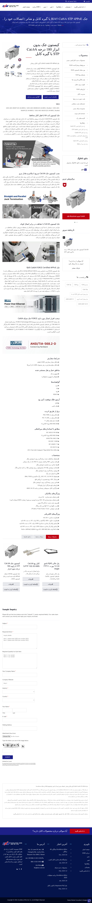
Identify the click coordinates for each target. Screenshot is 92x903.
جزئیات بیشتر (76, 268)
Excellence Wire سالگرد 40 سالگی (58, 850)
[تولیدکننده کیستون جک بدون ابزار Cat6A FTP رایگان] (13, 66)
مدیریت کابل (81, 94)
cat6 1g (69, 284)
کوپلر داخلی (55, 814)
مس (44, 7)
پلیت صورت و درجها (79, 99)
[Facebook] (21, 869)
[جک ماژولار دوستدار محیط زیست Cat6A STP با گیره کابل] (6, 66)
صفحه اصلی (26, 7)
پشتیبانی (68, 7)
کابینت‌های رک (80, 118)
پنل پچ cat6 (85, 284)
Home (59, 25)
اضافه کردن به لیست (49, 97)
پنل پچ (51, 814)
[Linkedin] (17, 869)
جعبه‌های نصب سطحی (78, 104)
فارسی (88, 1)
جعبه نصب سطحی (45, 814)
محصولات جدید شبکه (61, 868)
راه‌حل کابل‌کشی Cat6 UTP (80, 141)
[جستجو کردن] (66, 1)
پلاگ (68, 814)
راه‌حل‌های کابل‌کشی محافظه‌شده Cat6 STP (77, 136)
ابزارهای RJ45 (81, 89)
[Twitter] (19, 869)
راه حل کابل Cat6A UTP (81, 132)
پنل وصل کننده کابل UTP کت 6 (79, 294)
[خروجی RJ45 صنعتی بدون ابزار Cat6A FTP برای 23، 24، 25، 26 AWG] (13, 74)
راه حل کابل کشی (36, 814)
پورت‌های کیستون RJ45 (78, 70)
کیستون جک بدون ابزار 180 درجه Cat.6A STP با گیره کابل (76, 251)
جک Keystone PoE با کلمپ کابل (57, 886)
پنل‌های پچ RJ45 (80, 75)
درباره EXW (36, 7)
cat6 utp (85, 289)
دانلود (82, 169)
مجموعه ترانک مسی (79, 108)
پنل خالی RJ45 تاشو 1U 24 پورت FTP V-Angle (51, 566)
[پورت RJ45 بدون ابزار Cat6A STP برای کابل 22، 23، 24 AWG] (19, 74)
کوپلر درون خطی (80, 84)
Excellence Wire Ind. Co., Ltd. (26, 900)
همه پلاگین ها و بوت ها (78, 79)
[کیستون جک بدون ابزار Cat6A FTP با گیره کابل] (7, 74)
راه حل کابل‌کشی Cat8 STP (77, 126)
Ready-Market (71, 900)
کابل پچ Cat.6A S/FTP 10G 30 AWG (31, 564)
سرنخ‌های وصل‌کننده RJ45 (77, 65)
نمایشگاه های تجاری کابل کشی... (57, 860)
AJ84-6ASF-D (70, 299)
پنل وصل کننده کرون (82, 299)
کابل (66, 814)
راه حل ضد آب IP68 (82, 144)
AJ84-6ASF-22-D (83, 304)
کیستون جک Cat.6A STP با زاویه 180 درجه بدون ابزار (12, 566)
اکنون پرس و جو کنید (32, 97)
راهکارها (59, 7)
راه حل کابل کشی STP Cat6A (36, 25)
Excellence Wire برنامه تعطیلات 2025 (57, 876)
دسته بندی (54, 25)
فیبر (51, 7)
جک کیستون (61, 814)
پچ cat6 (76, 284)
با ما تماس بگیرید (79, 7)
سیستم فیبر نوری (80, 113)
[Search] (87, 45)
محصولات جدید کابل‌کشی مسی (75, 60)
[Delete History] (63, 237)
